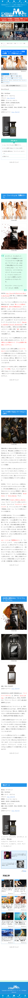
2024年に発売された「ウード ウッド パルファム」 (14, 152)
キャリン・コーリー (7, 78)
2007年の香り (14, 74)
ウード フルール (12, 495)
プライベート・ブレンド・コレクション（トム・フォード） (14, 80)
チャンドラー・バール (17, 78)
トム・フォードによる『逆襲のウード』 (13, 145)
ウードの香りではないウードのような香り (13, 148)
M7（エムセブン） (6, 76)
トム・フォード (6, 74)
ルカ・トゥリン (6, 82)
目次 (12, 140)
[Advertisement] (14, 178)
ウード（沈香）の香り (16, 76)
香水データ (6, 156)
